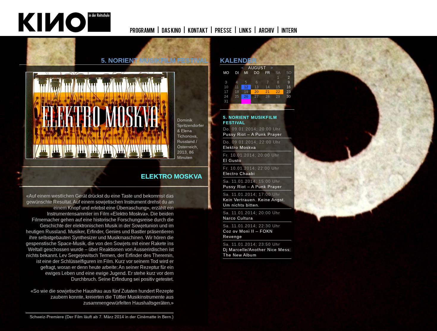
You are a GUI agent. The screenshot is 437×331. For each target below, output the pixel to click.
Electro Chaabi (239, 173)
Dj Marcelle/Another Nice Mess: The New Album (257, 252)
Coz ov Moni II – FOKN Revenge (248, 234)
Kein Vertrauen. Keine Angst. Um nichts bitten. (254, 202)
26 (246, 96)
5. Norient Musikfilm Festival (250, 120)
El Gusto (232, 160)
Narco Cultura (238, 218)
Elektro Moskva (239, 147)
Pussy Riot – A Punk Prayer (252, 134)
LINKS (245, 30)
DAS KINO (172, 30)
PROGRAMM (142, 30)
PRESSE (224, 30)
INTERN (289, 30)
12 (246, 87)
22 (278, 92)
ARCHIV (266, 30)
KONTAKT (198, 30)
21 (267, 92)
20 (256, 92)
